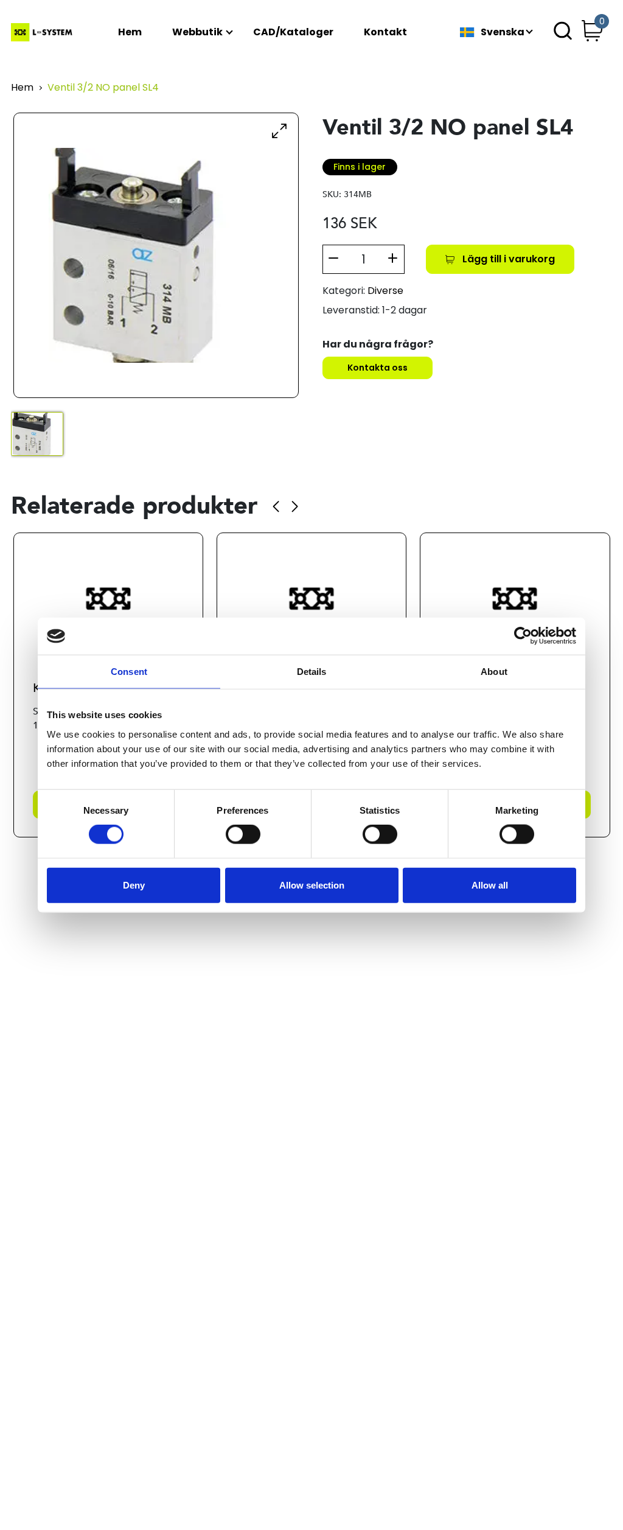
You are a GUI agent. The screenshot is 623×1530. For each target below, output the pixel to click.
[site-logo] (43, 32)
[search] (563, 32)
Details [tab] (312, 671)
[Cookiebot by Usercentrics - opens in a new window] (523, 636)
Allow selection (311, 884)
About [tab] (494, 671)
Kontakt (385, 32)
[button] (276, 506)
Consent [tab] (129, 671)
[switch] (243, 834)
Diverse (385, 291)
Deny (134, 884)
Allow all (490, 884)
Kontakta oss (377, 368)
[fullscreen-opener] (279, 130)
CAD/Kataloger (293, 32)
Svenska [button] (502, 32)
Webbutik (197, 32)
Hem (130, 32)
